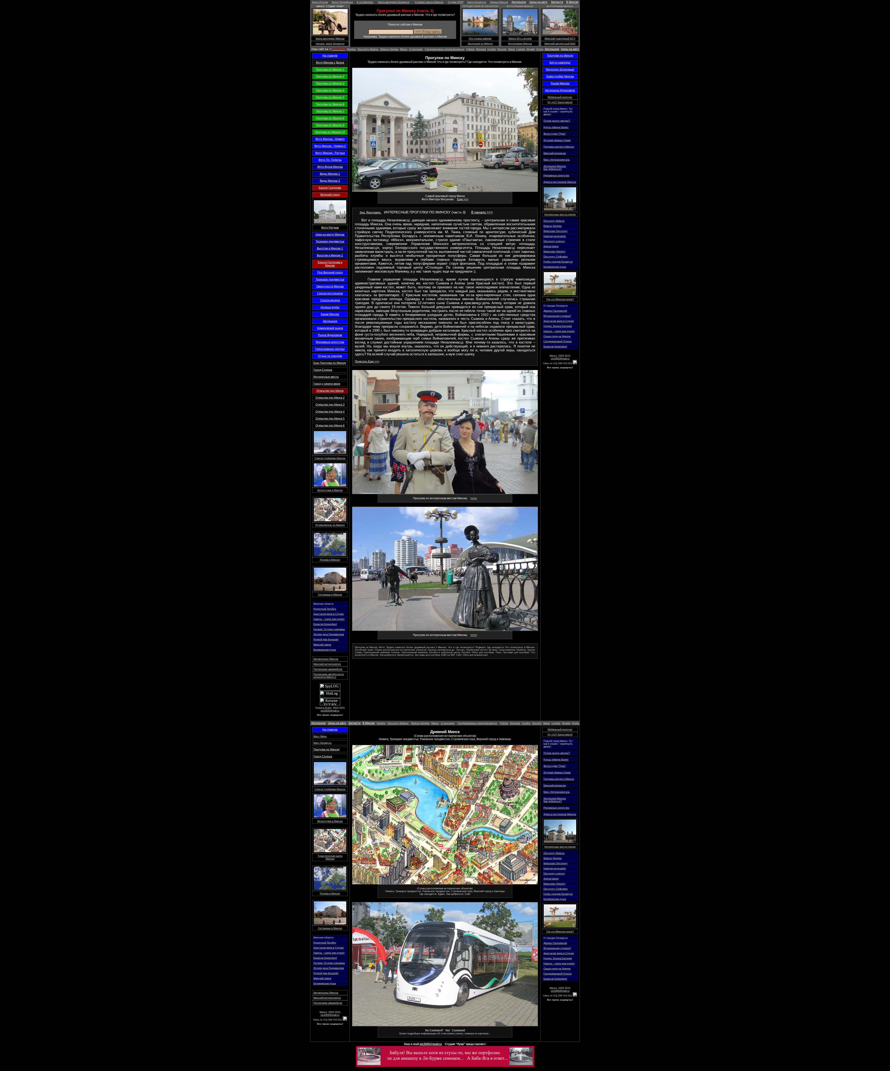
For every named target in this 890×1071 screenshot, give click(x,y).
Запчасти (557, 2)
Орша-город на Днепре (557, 336)
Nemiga (351, 49)
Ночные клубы (330, 307)
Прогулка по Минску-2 (330, 76)
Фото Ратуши (330, 227)
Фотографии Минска (520, 43)
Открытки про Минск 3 (330, 404)
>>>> (473, 498)
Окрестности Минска (330, 286)
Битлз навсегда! (560, 62)
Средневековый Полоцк (558, 341)
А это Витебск (365, 2)
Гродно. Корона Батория (558, 326)
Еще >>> (462, 199)
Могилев (481, 49)
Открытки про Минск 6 (330, 425)
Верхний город (330, 194)
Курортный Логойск (324, 608)
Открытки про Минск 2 (330, 397)
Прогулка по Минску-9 (330, 125)
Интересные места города (559, 214)
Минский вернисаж (555, 153)
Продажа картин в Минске (559, 146)
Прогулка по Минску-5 (330, 97)
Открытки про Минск (330, 390)
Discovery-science (554, 241)
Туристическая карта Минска (330, 857)
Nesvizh (502, 49)
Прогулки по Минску (560, 55)
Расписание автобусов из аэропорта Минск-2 (328, 675)
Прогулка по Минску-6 (330, 104)
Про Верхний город (330, 272)
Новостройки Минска (560, 76)
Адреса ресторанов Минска (560, 182)
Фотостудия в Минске (330, 490)
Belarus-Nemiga (389, 49)
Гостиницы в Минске (330, 594)
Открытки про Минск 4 (330, 411)
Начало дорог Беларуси (330, 43)
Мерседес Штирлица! (560, 69)
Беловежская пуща (324, 649)
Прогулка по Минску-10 (330, 132)
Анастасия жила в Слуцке (328, 614)
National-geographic (555, 236)
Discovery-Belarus (367, 49)
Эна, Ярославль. (370, 212)
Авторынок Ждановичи (560, 90)
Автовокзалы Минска (325, 659)
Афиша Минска (499, 2)
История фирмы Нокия (557, 140)
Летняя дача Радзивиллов (328, 634)
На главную (329, 55)
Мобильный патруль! (560, 97)
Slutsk (511, 49)
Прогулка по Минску (326, 749)
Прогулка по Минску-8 (330, 118)
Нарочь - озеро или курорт (329, 619)
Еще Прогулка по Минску (329, 363)
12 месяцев (416, 49)
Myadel (531, 49)
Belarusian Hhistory (555, 251)
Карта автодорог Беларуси (393, 2)
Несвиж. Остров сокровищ (329, 629)
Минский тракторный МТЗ (560, 38)
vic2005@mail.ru (330, 710)
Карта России (320, 2)
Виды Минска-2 (330, 180)
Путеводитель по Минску (330, 525)
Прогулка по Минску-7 (330, 111)
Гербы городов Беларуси (558, 261)
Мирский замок (322, 644)
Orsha (539, 49)
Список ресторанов (330, 293)
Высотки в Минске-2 (330, 255)
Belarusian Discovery (556, 231)
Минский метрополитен (327, 664)
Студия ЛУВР (456, 2)
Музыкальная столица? (557, 316)
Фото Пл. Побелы (330, 160)
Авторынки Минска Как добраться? (555, 167)
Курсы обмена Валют (556, 127)
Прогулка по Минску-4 (330, 90)
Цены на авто (538, 2)
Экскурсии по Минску (480, 43)
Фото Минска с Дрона (330, 62)
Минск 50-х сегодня (520, 38)
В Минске (572, 2)
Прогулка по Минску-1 (330, 69)
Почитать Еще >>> (367, 361)
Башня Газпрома (330, 187)
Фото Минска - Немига (330, 139)
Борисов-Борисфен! (325, 624)
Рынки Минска (560, 83)
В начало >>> (482, 212)
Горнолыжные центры (330, 349)
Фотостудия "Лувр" (555, 133)
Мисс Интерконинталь (557, 159)
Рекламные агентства (330, 342)
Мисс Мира (320, 736)
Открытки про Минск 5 (330, 418)
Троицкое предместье (330, 241)
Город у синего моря (326, 383)
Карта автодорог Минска (330, 38)
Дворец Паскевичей (555, 310)
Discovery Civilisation (556, 256)
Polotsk (470, 49)
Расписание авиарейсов (327, 669)
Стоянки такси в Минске (429, 2)
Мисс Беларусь (322, 742)
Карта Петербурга (342, 2)
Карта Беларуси (476, 2)
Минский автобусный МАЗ (559, 43)
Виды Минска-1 (330, 173)
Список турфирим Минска (330, 458)
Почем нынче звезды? (557, 120)
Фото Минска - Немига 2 (330, 146)
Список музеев (330, 300)
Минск (403, 49)
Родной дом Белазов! (325, 639)
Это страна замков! (480, 38)
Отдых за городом (330, 356)
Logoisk (520, 49)
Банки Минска (330, 314)
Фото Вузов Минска (330, 166)
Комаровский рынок (330, 328)
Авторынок (519, 2)
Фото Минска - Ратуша (330, 153)
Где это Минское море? (560, 299)
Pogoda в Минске (330, 559)
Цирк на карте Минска (329, 234)
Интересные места (326, 376)
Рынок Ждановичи (330, 335)
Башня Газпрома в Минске (330, 264)
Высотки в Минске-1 (330, 248)
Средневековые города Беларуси (444, 49)
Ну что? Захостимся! (559, 102)
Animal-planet (551, 246)
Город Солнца (322, 370)
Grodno (491, 49)
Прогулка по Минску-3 (330, 83)
